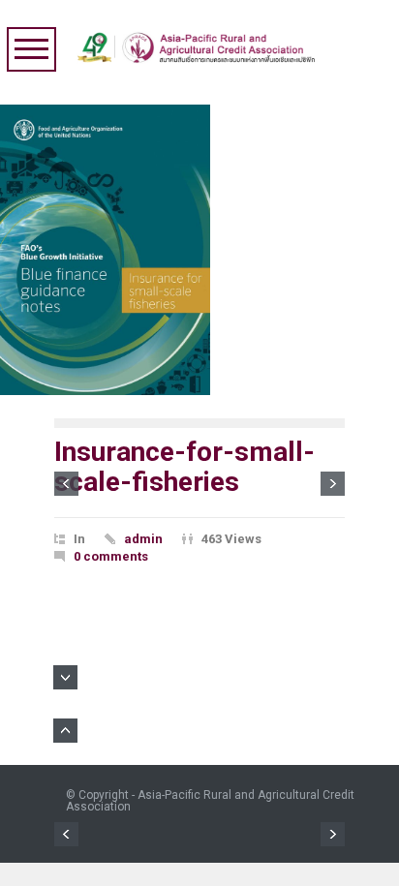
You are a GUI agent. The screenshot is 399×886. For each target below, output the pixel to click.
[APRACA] (200, 42)
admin (143, 539)
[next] (333, 484)
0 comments (111, 556)
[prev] (66, 484)
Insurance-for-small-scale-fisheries (184, 467)
